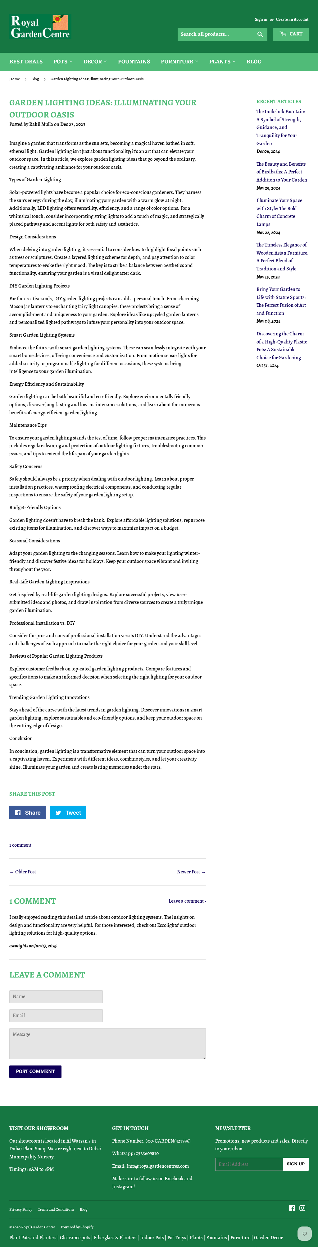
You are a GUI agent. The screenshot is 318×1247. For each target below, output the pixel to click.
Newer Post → (191, 871)
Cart (295, 34)
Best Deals (26, 62)
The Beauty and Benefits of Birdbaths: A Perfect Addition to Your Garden (282, 172)
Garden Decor (268, 1237)
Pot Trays (176, 1237)
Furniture (178, 62)
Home (14, 78)
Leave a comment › (187, 901)
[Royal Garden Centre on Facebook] (292, 1209)
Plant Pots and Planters (32, 1237)
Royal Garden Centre (38, 1227)
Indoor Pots (152, 1237)
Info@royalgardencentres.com (157, 1166)
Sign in (261, 19)
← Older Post (22, 871)
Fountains (134, 62)
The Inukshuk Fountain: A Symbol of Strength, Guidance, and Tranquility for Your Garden (281, 127)
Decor (93, 62)
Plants (220, 62)
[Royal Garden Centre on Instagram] (302, 1209)
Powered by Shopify (77, 1227)
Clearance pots (75, 1237)
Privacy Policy (20, 1209)
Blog (254, 62)
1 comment (20, 845)
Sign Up (296, 1164)
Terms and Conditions (56, 1209)
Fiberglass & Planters (115, 1237)
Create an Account (292, 19)
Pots (61, 62)
